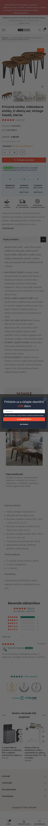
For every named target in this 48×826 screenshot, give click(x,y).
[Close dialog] (45, 399)
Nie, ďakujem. (24, 424)
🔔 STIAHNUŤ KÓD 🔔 (24, 419)
